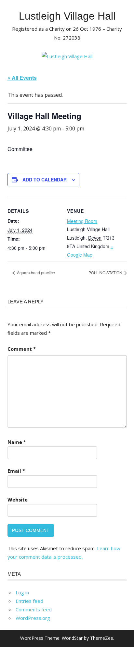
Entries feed (29, 601)
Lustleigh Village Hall (67, 16)
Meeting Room (82, 221)
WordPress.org (33, 618)
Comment (21, 349)
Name (16, 442)
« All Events (22, 77)
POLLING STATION (105, 272)
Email (16, 471)
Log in (22, 592)
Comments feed (34, 609)
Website (17, 499)
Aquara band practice (35, 272)
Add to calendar (44, 179)
